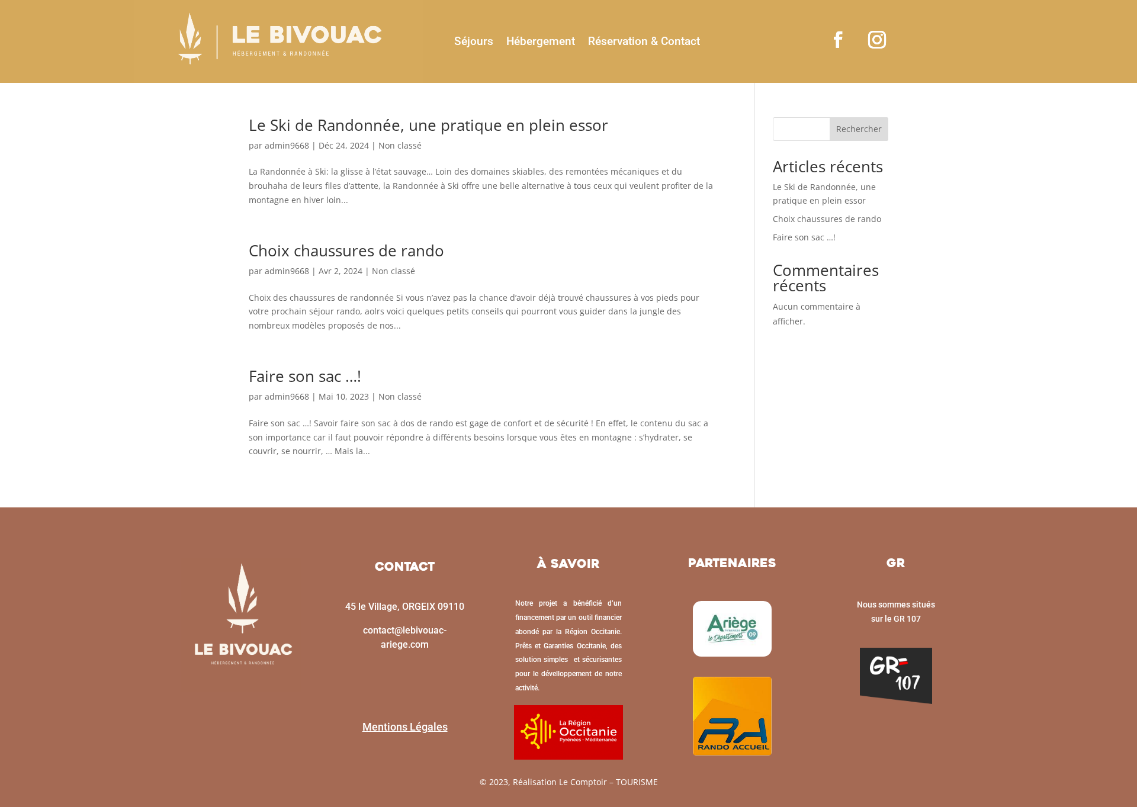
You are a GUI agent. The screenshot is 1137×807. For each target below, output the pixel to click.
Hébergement (540, 41)
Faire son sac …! (305, 376)
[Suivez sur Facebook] (838, 39)
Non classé (400, 145)
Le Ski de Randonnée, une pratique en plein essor (428, 125)
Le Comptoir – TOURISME (608, 781)
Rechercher (859, 128)
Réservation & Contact (644, 41)
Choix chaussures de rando (346, 250)
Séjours (473, 41)
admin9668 (287, 145)
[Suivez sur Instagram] (877, 39)
